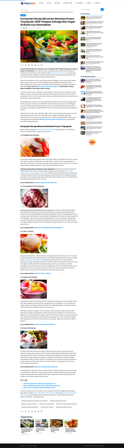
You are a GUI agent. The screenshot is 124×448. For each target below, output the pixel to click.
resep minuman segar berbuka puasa (53, 119)
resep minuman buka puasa (59, 73)
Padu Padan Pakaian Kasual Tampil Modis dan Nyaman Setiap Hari (94, 33)
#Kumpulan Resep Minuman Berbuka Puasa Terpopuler (34, 401)
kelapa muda (68, 171)
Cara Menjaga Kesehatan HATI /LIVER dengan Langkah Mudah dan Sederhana (94, 87)
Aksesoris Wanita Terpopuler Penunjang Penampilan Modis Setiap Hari (93, 81)
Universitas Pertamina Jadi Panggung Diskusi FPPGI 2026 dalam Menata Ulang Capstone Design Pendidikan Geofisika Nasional (94, 69)
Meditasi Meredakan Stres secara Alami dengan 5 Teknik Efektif (94, 27)
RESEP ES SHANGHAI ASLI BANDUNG (46, 182)
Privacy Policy (29, 445)
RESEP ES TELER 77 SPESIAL (43, 273)
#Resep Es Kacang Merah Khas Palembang (66, 404)
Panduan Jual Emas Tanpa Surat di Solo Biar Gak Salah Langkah (94, 123)
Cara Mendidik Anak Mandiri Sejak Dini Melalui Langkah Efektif (94, 62)
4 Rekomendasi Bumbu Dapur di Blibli (40, 430)
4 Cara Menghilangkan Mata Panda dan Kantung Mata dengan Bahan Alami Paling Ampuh (94, 111)
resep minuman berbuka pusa (45, 129)
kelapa (40, 260)
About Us (22, 445)
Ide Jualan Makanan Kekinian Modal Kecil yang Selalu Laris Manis (27, 430)
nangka (27, 260)
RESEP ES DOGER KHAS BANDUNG (45, 324)
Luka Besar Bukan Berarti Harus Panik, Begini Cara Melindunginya (94, 106)
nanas (42, 173)
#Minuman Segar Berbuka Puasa (58, 401)
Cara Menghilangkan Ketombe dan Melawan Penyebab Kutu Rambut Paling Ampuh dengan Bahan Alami (94, 99)
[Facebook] (25, 65)
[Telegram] (35, 65)
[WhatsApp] (32, 65)
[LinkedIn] (38, 65)
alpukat (22, 173)
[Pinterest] (41, 65)
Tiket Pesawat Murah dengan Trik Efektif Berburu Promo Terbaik (94, 127)
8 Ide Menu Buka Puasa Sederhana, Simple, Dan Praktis (70, 430)
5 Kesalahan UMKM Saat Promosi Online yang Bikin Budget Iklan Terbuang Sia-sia (94, 117)
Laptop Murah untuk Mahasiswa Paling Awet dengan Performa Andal (94, 51)
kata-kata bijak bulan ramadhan (45, 393)
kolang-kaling (30, 173)
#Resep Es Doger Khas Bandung (28, 404)
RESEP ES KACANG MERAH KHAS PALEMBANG (49, 228)
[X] (29, 65)
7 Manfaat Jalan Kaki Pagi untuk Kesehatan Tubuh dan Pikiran (94, 17)
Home (21, 10)
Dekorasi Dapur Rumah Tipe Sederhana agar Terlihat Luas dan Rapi (94, 57)
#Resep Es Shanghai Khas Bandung (29, 407)
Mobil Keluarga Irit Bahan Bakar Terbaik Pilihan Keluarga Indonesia (94, 133)
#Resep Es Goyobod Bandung (46, 404)
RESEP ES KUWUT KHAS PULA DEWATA (47, 86)
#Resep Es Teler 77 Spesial (47, 407)
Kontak (34, 445)
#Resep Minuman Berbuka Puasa (64, 407)
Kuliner (26, 10)
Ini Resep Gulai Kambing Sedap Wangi (55, 430)
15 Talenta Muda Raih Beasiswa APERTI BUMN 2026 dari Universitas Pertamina (94, 93)
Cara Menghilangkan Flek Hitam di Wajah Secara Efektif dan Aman (95, 22)
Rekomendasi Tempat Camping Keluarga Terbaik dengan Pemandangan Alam (94, 45)
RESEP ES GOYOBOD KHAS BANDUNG (46, 367)
